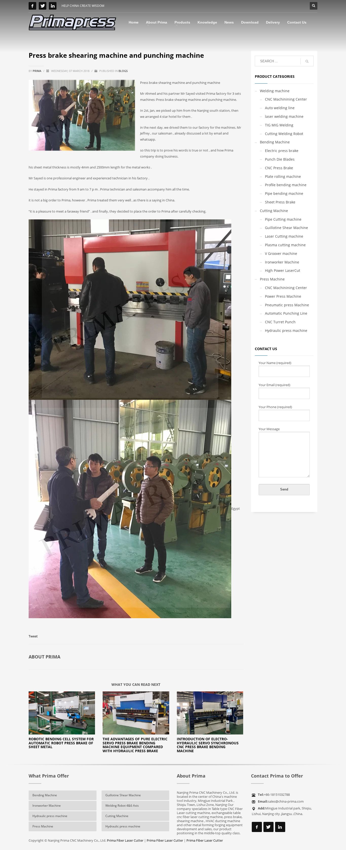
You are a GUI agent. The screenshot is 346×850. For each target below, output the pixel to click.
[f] (32, 6)
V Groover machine (281, 253)
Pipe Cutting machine (283, 219)
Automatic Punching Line (286, 313)
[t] (42, 6)
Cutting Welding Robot (284, 133)
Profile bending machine (285, 184)
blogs (123, 71)
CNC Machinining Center (286, 99)
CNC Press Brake (279, 167)
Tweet (33, 636)
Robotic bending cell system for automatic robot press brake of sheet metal (61, 742)
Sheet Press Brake (280, 202)
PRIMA (37, 71)
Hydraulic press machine (286, 330)
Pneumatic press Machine (287, 305)
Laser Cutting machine (284, 236)
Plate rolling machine (283, 176)
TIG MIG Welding (279, 125)
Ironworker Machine (282, 262)
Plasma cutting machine (285, 244)
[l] (52, 6)
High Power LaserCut (282, 270)
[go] (307, 61)
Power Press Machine (283, 296)
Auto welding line (280, 107)
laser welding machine (284, 116)
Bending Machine (275, 142)
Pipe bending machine (284, 193)
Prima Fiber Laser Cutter (125, 840)
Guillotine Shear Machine (286, 227)
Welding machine (275, 90)
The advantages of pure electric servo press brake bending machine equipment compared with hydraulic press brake (135, 744)
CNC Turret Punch (280, 321)
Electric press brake (281, 150)
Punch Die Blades (280, 159)
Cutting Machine (274, 210)
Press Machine (272, 279)
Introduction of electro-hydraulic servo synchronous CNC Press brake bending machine (208, 744)
